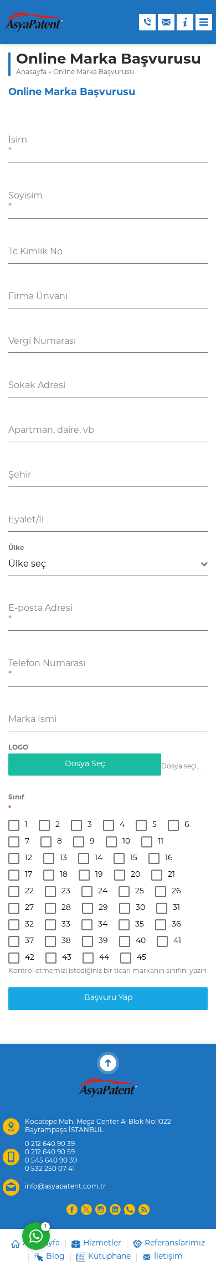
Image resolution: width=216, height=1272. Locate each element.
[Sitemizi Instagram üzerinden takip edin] (100, 1209)
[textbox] (104, 564)
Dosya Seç (85, 764)
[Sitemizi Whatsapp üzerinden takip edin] (129, 1209)
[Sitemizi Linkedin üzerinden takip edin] (115, 1209)
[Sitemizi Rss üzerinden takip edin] (144, 1209)
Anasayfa (31, 72)
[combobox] (108, 564)
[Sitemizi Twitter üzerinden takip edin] (86, 1209)
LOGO (18, 748)
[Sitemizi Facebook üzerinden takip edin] (72, 1209)
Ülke (16, 548)
